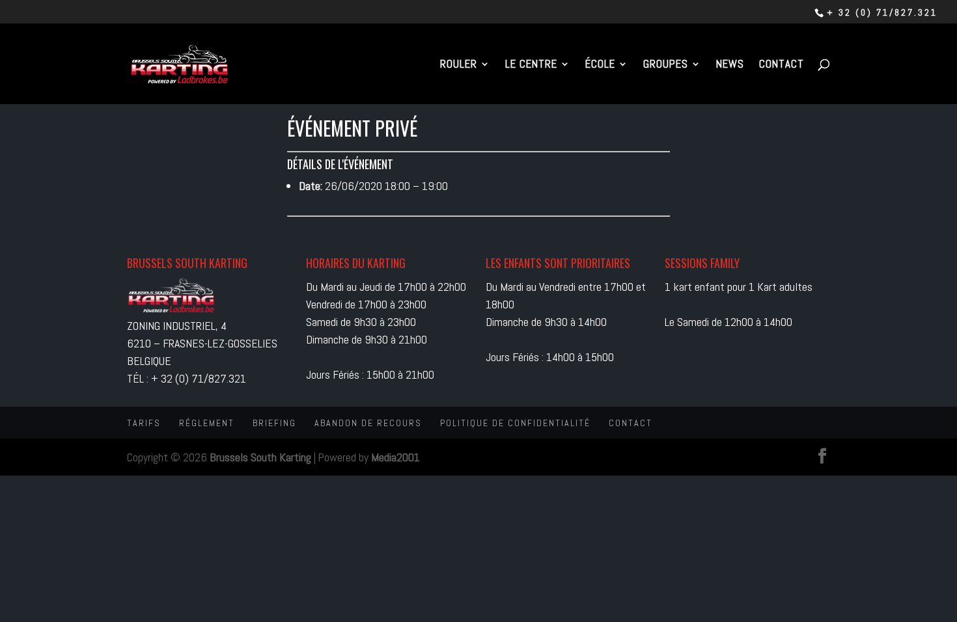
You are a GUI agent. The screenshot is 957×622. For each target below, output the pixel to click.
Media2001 (395, 457)
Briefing (274, 423)
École (600, 65)
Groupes (665, 65)
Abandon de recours (368, 423)
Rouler (458, 65)
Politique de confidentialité (515, 423)
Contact (781, 65)
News (730, 65)
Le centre (531, 65)
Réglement (206, 423)
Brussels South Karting (260, 457)
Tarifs (144, 423)
